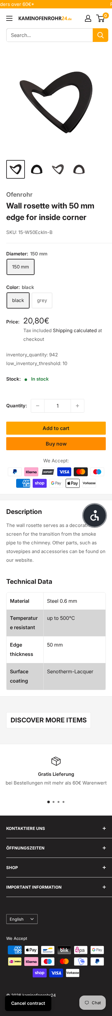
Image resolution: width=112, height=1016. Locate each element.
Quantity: (16, 406)
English (17, 919)
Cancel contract (28, 1003)
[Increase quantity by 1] (77, 405)
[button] (94, 515)
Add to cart (56, 428)
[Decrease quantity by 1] (37, 405)
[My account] (88, 18)
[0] (101, 18)
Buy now (56, 444)
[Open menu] (9, 18)
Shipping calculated (75, 330)
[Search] (100, 35)
